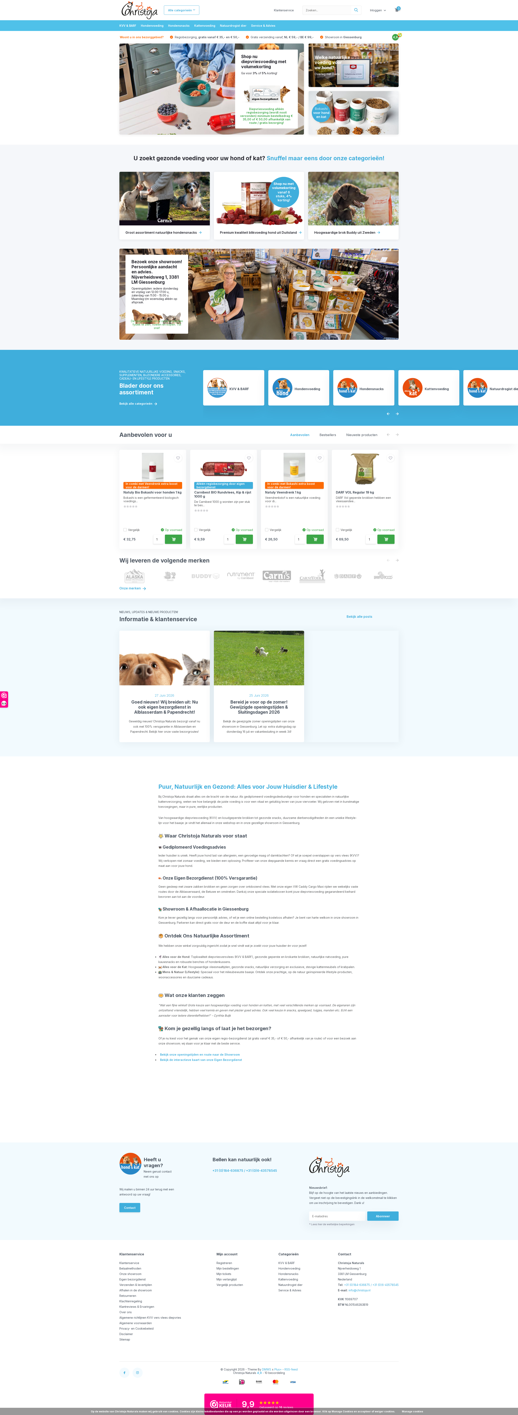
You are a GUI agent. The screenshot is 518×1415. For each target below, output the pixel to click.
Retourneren (127, 1295)
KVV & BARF (127, 25)
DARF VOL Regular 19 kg (355, 492)
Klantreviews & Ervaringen (136, 1306)
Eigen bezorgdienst (132, 1279)
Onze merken (130, 588)
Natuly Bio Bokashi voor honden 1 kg (152, 492)
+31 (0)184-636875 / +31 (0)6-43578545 (244, 1171)
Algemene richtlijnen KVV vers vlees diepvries (150, 1317)
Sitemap (124, 1339)
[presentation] (388, 414)
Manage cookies (412, 1411)
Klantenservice (284, 10)
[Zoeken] (356, 10)
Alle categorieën (180, 10)
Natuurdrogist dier (233, 25)
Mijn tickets (224, 1274)
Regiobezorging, (206, 37)
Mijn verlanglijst (227, 1279)
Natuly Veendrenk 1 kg (283, 492)
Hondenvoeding (152, 25)
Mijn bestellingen (228, 1268)
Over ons (125, 1312)
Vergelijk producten (230, 1285)
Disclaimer (126, 1334)
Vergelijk (134, 530)
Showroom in (343, 37)
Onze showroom (130, 1274)
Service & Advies (263, 25)
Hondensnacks (179, 25)
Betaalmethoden (130, 1268)
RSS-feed (291, 1369)
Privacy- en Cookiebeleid (136, 1328)
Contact (130, 1207)
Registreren (224, 1263)
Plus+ (278, 1369)
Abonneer (383, 1216)
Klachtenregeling (130, 1301)
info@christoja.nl (359, 1290)
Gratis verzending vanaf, (282, 37)
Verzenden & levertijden (135, 1285)
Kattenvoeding (204, 25)
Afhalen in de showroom (135, 1290)
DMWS (266, 1369)
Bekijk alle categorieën (136, 403)
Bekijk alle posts (359, 617)
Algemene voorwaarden (135, 1323)
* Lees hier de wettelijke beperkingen (332, 1224)
